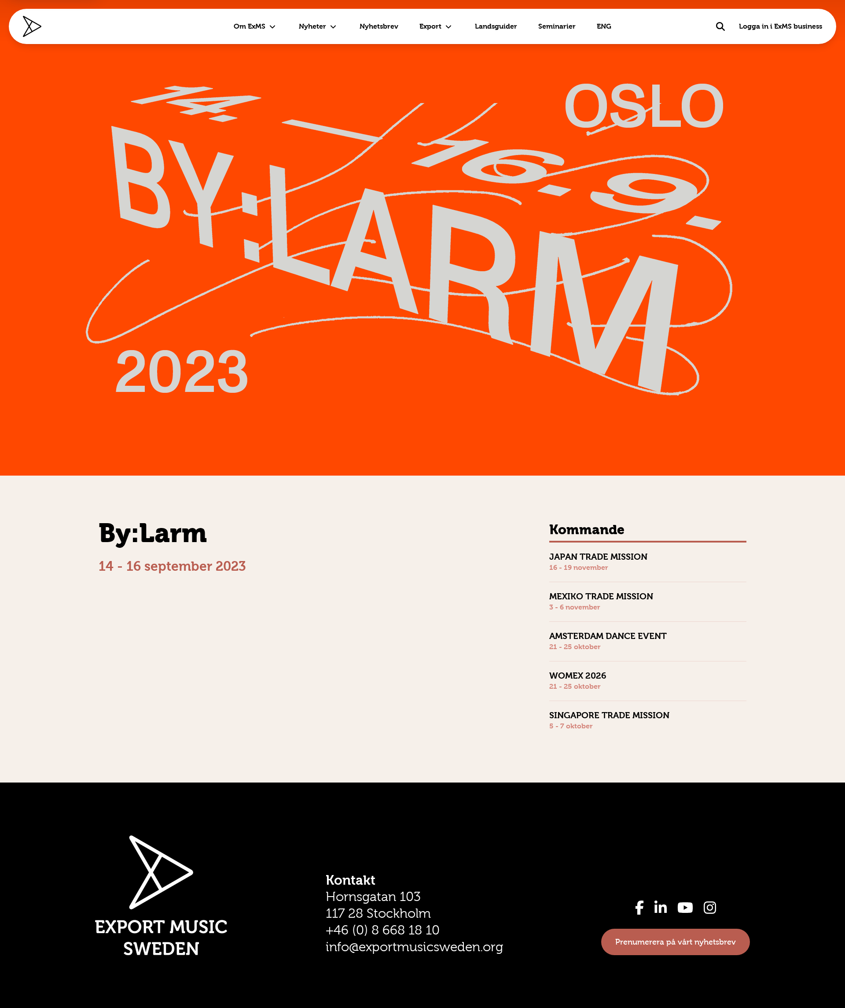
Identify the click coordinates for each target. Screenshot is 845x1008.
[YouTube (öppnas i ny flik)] (685, 908)
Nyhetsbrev (379, 26)
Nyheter (312, 26)
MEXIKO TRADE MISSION (601, 596)
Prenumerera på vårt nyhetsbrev (675, 942)
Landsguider (496, 26)
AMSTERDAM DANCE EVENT (608, 636)
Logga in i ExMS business (780, 26)
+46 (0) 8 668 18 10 (383, 930)
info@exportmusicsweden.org (414, 947)
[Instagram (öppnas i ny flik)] (710, 908)
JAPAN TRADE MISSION (598, 556)
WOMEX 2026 (577, 675)
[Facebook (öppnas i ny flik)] (639, 908)
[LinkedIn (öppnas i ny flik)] (660, 908)
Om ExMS (249, 26)
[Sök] (720, 26)
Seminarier (557, 26)
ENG (604, 26)
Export (430, 26)
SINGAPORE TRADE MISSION (609, 715)
